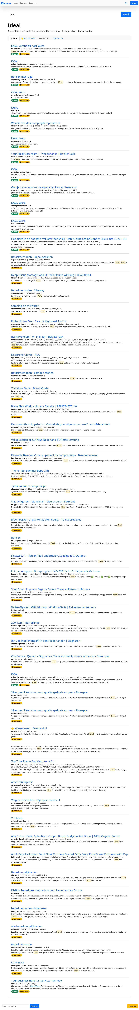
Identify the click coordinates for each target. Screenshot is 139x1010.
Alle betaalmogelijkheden (26, 926)
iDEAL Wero (18, 92)
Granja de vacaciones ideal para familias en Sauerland (44, 187)
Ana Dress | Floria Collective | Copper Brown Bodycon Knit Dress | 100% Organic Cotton (65, 836)
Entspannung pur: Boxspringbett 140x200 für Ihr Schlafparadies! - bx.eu (55, 571)
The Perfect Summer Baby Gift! (30, 470)
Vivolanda (17, 818)
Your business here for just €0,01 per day (36, 980)
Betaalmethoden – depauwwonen (32, 257)
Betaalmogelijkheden (24, 872)
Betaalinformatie (21, 944)
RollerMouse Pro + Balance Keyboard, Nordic (38, 321)
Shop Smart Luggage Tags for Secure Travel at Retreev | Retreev (50, 589)
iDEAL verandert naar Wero (28, 46)
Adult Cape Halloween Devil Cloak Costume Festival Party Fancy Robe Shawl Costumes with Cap (69, 854)
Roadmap (33, 3)
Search (126, 14)
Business (23, 3)
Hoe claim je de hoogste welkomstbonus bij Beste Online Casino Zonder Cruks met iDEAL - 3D (69, 239)
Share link (133, 1006)
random (59, 38)
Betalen (16, 537)
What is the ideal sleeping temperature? (35, 123)
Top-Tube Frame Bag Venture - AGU (32, 761)
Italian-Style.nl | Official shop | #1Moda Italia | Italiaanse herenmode (53, 607)
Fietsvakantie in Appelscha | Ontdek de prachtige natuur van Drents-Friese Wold (60, 424)
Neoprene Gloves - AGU (25, 354)
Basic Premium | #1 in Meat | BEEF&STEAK (37, 336)
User (16, 3)
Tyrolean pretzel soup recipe (28, 486)
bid (14, 38)
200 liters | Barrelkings (25, 622)
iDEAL (14, 61)
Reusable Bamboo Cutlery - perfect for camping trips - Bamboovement (54, 455)
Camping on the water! (25, 306)
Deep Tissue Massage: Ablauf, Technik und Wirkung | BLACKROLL (51, 275)
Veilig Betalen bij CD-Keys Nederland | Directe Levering (45, 439)
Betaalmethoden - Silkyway (27, 290)
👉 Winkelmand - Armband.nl (29, 728)
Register (34, 1006)
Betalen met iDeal (22, 76)
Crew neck (17, 962)
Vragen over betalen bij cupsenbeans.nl (35, 800)
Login (134, 3)
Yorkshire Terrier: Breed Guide (29, 388)
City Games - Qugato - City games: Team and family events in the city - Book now (60, 656)
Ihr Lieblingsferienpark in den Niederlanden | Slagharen (45, 640)
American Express (22, 782)
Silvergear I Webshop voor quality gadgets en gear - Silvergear (49, 692)
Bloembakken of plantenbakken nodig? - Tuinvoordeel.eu (46, 519)
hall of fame (29, 38)
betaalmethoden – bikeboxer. (29, 908)
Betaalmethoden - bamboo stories (32, 373)
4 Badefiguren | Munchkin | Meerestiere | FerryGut (43, 501)
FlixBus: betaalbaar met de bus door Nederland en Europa (46, 890)
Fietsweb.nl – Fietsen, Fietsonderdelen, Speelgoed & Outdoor (48, 555)
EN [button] (126, 3)
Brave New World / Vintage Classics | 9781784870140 (44, 406)
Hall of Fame (35, 986)
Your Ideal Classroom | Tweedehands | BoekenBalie (43, 154)
